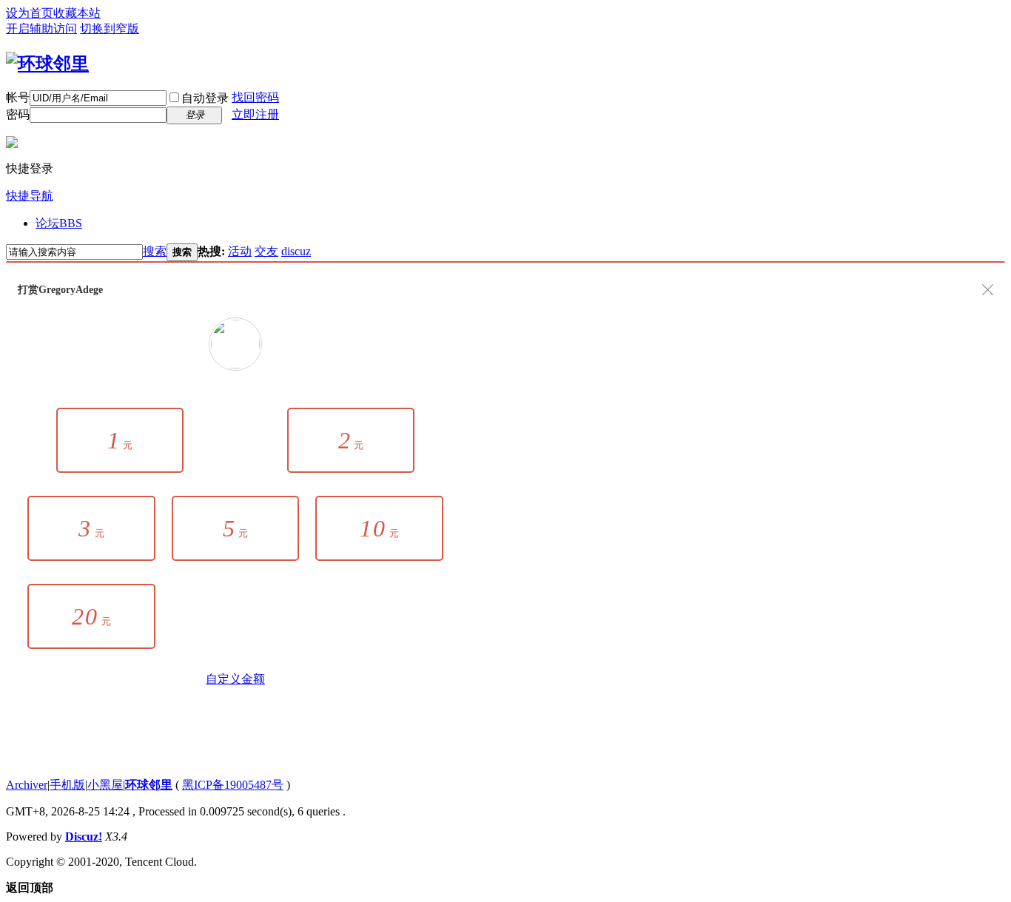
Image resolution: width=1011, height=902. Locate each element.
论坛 (59, 223)
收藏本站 (77, 13)
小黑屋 (105, 784)
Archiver (26, 784)
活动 (240, 251)
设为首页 (29, 13)
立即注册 (255, 114)
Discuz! (83, 836)
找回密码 (255, 97)
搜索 (155, 251)
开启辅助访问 (41, 28)
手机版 (67, 784)
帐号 (18, 97)
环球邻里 (148, 784)
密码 (18, 114)
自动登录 (205, 98)
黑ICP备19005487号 (232, 784)
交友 (266, 251)
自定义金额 (235, 679)
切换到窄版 (109, 28)
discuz (296, 251)
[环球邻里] (47, 63)
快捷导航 (29, 195)
